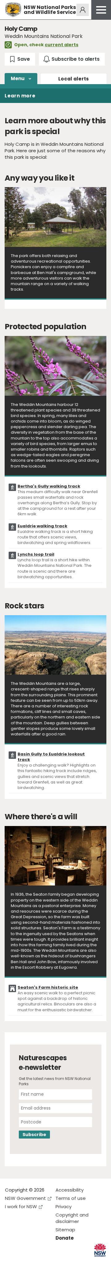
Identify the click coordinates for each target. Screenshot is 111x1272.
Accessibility (70, 1190)
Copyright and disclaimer (72, 1218)
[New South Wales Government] (100, 1250)
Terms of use (71, 1198)
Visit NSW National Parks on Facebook (10, 1262)
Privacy (64, 1206)
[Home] (13, 9)
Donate (65, 1238)
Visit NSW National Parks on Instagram (24, 1262)
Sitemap (65, 1229)
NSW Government (25, 1198)
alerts (73, 79)
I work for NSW (21, 1206)
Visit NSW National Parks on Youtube (37, 1262)
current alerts (61, 45)
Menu (18, 78)
